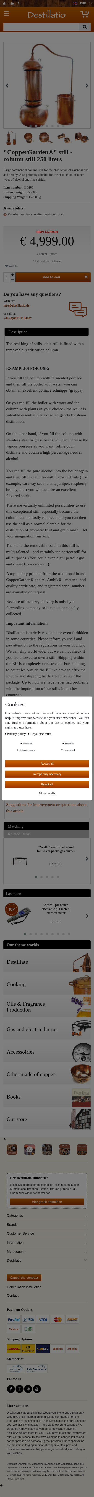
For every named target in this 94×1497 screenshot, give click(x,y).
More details (47, 793)
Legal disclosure (40, 734)
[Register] (13, 3)
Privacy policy (17, 734)
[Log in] (5, 3)
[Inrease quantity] (12, 274)
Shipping (56, 261)
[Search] (85, 27)
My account (15, 1251)
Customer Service (20, 1233)
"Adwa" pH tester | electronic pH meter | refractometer (56, 908)
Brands (12, 1224)
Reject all (47, 784)
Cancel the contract (24, 1277)
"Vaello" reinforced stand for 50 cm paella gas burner (56, 849)
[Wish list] (91, 3)
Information (15, 1242)
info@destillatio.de (16, 305)
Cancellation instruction (24, 1287)
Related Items (19, 834)
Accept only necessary (47, 774)
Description (18, 332)
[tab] (47, 332)
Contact (12, 1295)
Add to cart (51, 277)
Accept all (47, 763)
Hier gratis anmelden (47, 1202)
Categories (15, 1215)
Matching (16, 826)
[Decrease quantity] (12, 279)
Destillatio (14, 1260)
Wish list (13, 266)
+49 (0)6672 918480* (17, 318)
